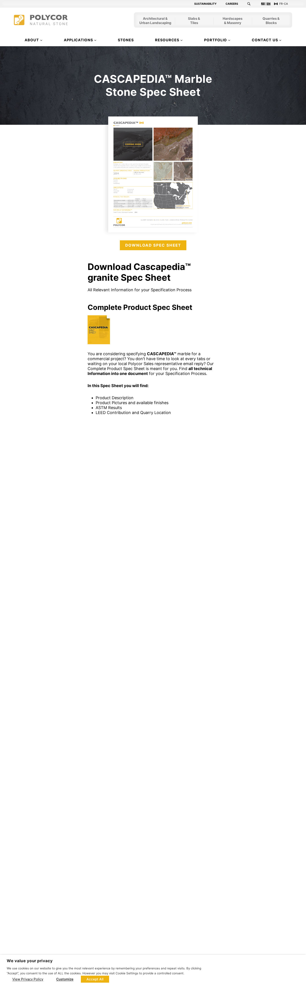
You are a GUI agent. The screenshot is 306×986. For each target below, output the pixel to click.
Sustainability (205, 3)
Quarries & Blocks (271, 21)
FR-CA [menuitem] (283, 3)
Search (251, 4)
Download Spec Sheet (153, 245)
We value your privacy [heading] (30, 960)
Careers (232, 3)
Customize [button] (64, 979)
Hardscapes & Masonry (232, 21)
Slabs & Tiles (194, 21)
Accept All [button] (94, 979)
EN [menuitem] (268, 3)
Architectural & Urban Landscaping (155, 21)
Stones (126, 40)
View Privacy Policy (27, 979)
